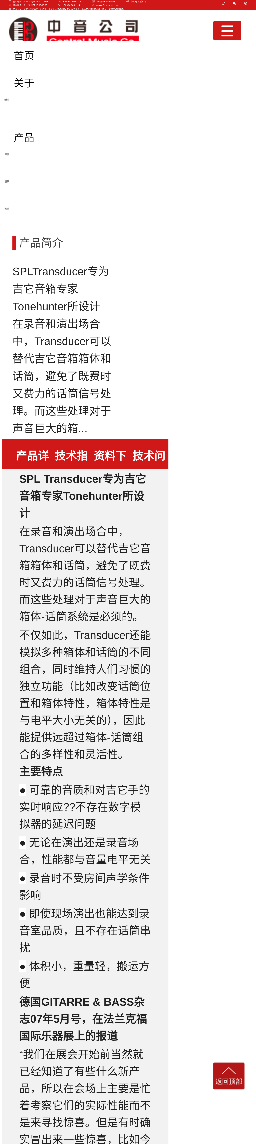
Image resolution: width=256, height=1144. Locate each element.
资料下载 (110, 459)
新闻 (24, 110)
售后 (24, 219)
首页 (24, 56)
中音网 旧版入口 (138, 1)
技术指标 (71, 459)
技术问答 (149, 459)
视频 (24, 192)
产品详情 (32, 459)
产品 (24, 137)
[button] (234, 3)
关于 (24, 83)
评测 (24, 165)
